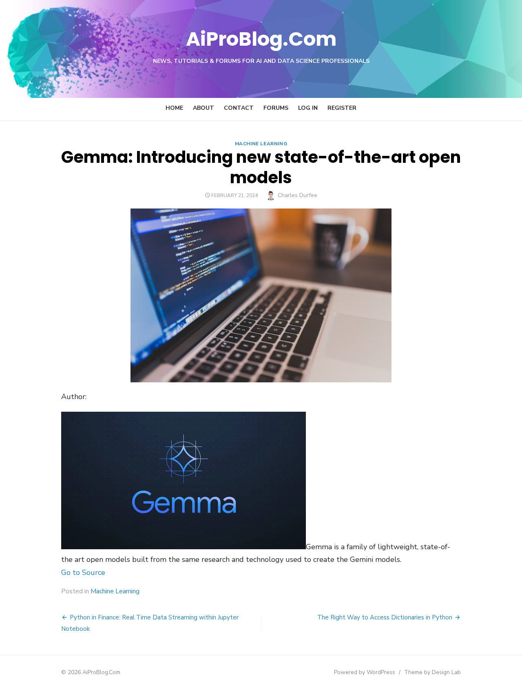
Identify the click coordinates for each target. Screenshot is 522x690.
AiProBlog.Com (261, 39)
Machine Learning (261, 143)
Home (174, 108)
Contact (239, 108)
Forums (275, 108)
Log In (308, 108)
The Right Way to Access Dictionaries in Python (384, 617)
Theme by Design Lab (432, 672)
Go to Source (83, 572)
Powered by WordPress (364, 672)
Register (341, 108)
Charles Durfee (297, 195)
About (203, 108)
